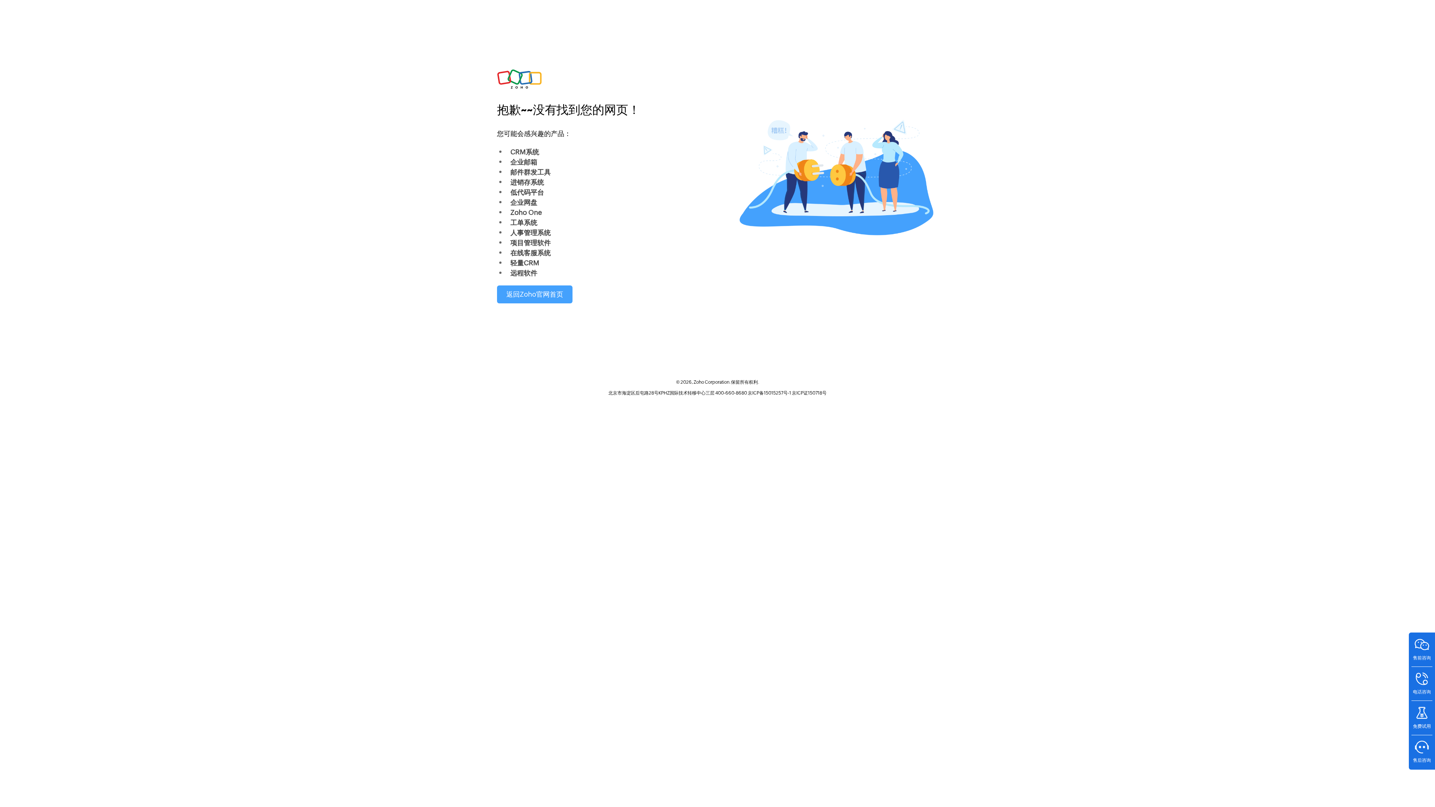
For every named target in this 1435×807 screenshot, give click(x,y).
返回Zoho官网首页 (534, 294)
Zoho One (526, 212)
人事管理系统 (530, 232)
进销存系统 (527, 182)
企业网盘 (523, 202)
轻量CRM (524, 263)
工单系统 (523, 222)
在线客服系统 (530, 253)
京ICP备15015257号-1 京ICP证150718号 (787, 393)
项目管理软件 (530, 243)
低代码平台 (527, 192)
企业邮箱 (523, 162)
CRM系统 (524, 152)
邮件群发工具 (530, 172)
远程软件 (523, 273)
